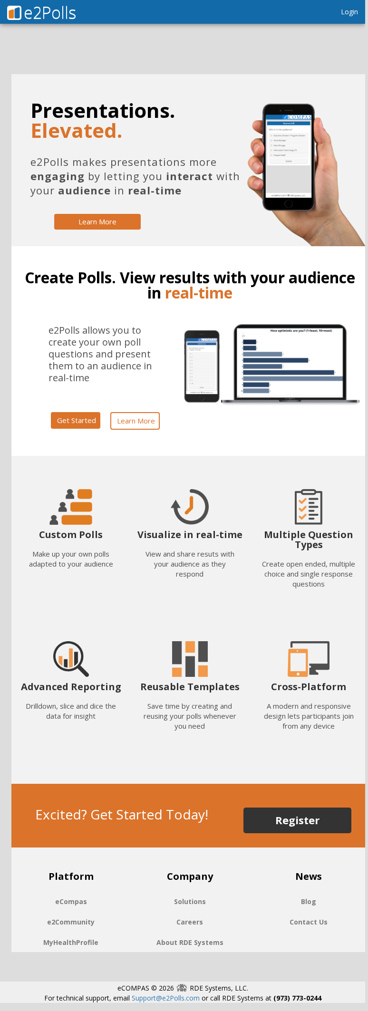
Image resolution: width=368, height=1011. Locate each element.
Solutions (190, 901)
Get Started (76, 420)
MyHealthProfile (70, 942)
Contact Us (309, 921)
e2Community (71, 921)
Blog (308, 901)
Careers (189, 921)
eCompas (71, 901)
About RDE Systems (189, 942)
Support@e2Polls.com (166, 997)
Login (349, 11)
